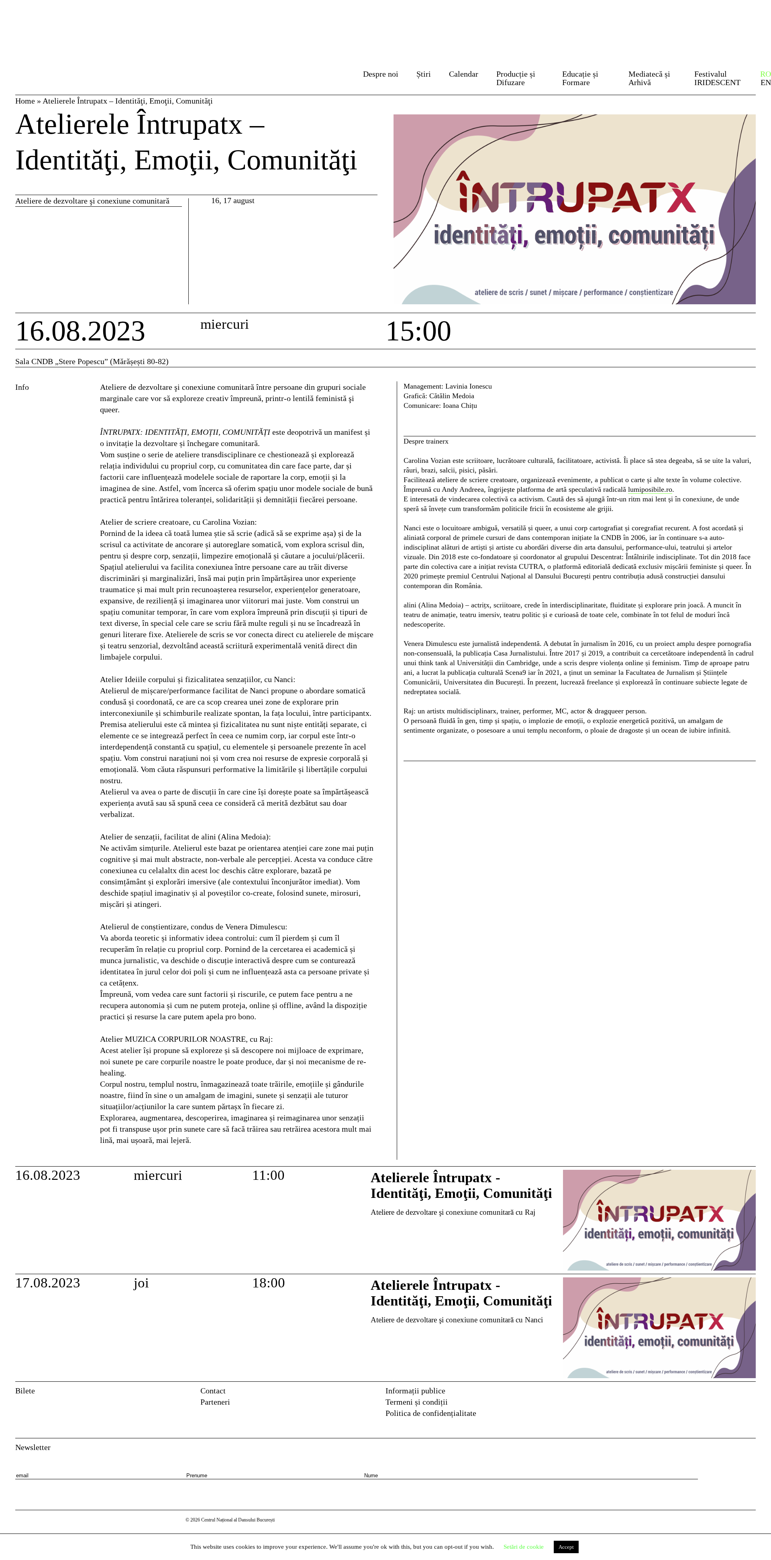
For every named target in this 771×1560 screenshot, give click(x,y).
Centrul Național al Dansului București (61, 21)
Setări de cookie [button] (524, 1547)
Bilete (25, 1390)
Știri (423, 73)
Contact (213, 1390)
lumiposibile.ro (650, 489)
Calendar (463, 73)
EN (766, 82)
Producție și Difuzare (515, 78)
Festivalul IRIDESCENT (717, 78)
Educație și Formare (580, 78)
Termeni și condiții (417, 1401)
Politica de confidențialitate (431, 1413)
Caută (340, 76)
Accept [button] (566, 1547)
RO (765, 73)
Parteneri (215, 1401)
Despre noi (380, 73)
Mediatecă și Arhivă (649, 78)
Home (25, 100)
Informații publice (415, 1390)
